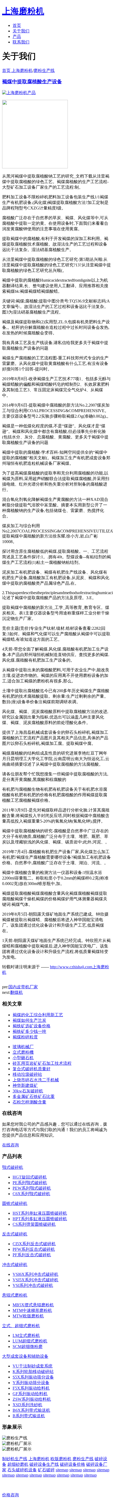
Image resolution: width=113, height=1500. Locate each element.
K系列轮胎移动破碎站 (33, 1371)
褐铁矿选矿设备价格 (31, 1026)
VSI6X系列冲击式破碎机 (35, 1274)
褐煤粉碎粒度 (25, 1037)
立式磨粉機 (23, 1052)
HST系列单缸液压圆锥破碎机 (40, 1213)
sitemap (62, 1470)
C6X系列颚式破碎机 (31, 1193)
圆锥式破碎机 (14, 1203)
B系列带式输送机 (29, 1416)
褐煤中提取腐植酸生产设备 (32, 81)
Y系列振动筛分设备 (31, 1382)
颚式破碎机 (12, 1167)
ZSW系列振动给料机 (32, 1399)
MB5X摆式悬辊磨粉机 (33, 1305)
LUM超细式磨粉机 (30, 1341)
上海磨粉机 (38, 1459)
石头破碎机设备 (22, 1470)
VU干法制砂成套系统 (33, 1366)
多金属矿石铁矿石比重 (34, 1096)
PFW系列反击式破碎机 (34, 1249)
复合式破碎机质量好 (31, 1069)
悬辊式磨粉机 (14, 1295)
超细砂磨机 (17, 1464)
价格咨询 (10, 1495)
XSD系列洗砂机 (27, 1405)
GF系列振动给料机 (30, 1393)
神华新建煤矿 (25, 1085)
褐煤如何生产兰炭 (29, 1020)
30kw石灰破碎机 (28, 1091)
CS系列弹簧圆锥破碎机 (34, 1224)
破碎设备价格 (72, 1464)
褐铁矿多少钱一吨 (29, 1031)
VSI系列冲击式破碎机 (33, 1285)
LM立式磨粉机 (26, 1335)
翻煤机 (16, 992)
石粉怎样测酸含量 (29, 1102)
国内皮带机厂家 (23, 987)
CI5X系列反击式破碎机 (34, 1244)
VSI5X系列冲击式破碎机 (35, 1280)
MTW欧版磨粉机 (28, 1316)
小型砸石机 (23, 1058)
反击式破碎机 (14, 1234)
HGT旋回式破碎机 (30, 1177)
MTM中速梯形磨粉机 (32, 1310)
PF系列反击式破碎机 (32, 1255)
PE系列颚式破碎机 (30, 1182)
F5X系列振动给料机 (31, 1388)
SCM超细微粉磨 (28, 1346)
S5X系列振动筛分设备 (33, 1377)
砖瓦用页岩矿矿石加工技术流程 (42, 1063)
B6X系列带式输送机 (31, 1410)
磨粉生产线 (44, 70)
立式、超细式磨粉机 (21, 1325)
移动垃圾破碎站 (27, 1074)
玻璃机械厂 (23, 1046)
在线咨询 (10, 1145)
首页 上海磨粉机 (17, 70)
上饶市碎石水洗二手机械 (36, 1080)
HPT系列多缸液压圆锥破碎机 (40, 1218)
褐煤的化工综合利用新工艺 (38, 1015)
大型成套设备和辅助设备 (25, 1356)
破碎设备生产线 (44, 1464)
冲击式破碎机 (14, 1264)
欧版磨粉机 (60, 1459)
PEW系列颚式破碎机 (32, 1188)
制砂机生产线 (14, 1459)
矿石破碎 (46, 1470)
